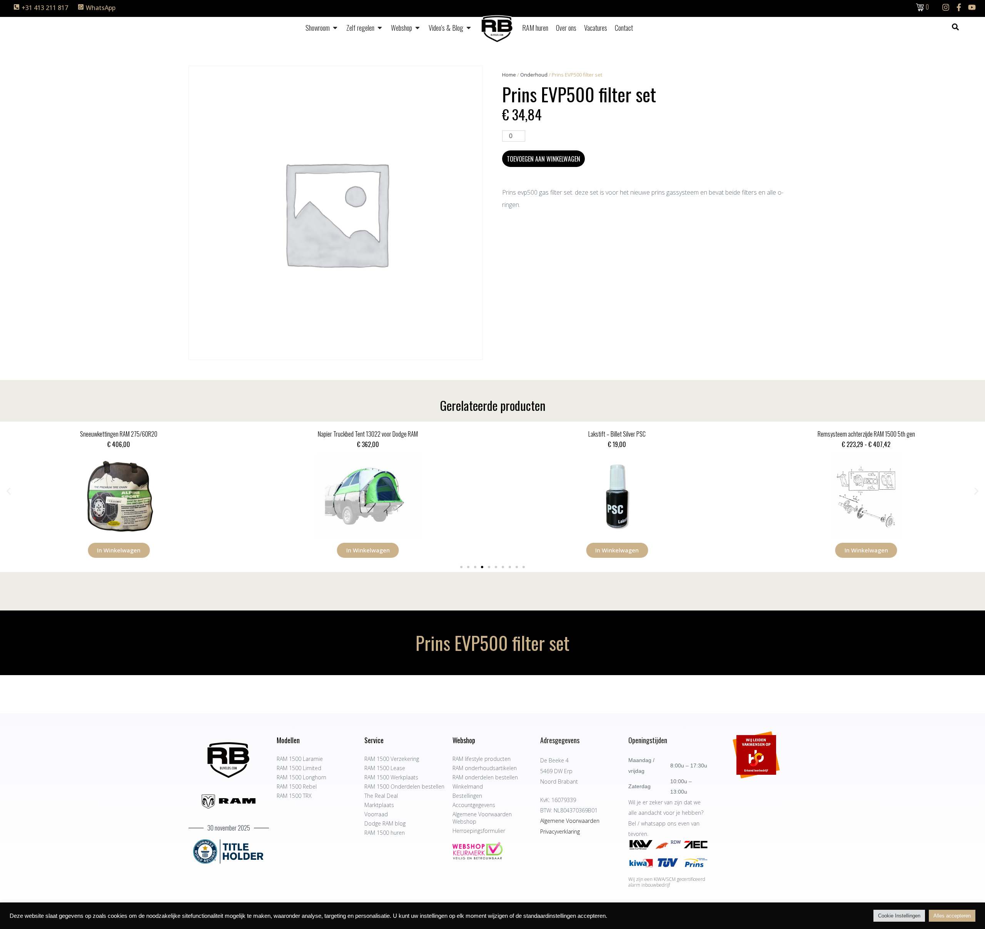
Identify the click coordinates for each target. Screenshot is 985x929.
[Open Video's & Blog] (468, 28)
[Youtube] (972, 7)
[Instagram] (945, 7)
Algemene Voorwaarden (569, 820)
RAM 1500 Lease (384, 768)
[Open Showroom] (335, 28)
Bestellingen (467, 795)
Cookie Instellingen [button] (899, 916)
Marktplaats (379, 805)
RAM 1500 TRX (294, 795)
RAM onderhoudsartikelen (484, 768)
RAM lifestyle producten (481, 758)
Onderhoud (534, 74)
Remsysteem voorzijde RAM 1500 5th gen (866, 434)
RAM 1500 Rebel (297, 786)
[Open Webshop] (417, 28)
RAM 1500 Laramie (300, 758)
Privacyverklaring (560, 831)
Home (509, 74)
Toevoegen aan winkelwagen (543, 158)
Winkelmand (467, 786)
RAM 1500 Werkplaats (391, 777)
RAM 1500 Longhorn (301, 777)
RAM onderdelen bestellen (485, 777)
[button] (8, 491)
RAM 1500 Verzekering (391, 758)
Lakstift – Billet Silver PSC (368, 434)
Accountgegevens (473, 805)
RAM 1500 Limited (299, 768)
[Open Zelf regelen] (379, 28)
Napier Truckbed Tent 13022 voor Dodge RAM (119, 434)
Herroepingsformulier (478, 830)
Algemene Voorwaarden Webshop (482, 818)
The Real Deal (381, 795)
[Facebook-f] (958, 7)
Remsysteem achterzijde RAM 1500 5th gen (617, 434)
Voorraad (376, 814)
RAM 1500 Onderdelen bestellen (404, 786)
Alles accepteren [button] (952, 916)
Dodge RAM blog (385, 823)
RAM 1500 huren (384, 832)
